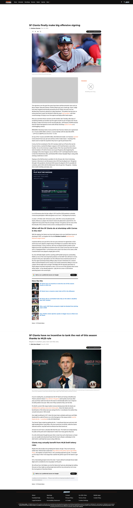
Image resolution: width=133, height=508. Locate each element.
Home (33, 323)
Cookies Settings (83, 500)
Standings (27, 2)
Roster (38, 2)
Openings (49, 495)
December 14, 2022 (52, 133)
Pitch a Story (50, 498)
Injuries (43, 2)
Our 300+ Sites (83, 495)
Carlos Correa (68, 124)
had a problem (66, 113)
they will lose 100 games (52, 398)
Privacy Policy (69, 498)
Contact (67, 495)
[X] (124, 2)
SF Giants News (40, 323)
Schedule (20, 2)
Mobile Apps (97, 495)
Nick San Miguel (35, 344)
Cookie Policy (97, 498)
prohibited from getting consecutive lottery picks (45, 408)
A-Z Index (68, 500)
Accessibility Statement (53, 500)
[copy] (40, 31)
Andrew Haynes (35, 28)
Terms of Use (82, 498)
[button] (55, 199)
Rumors (33, 2)
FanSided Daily (36, 498)
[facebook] (121, 2)
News (15, 2)
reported (75, 137)
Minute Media (24, 504)
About (33, 495)
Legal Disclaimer (36, 500)
